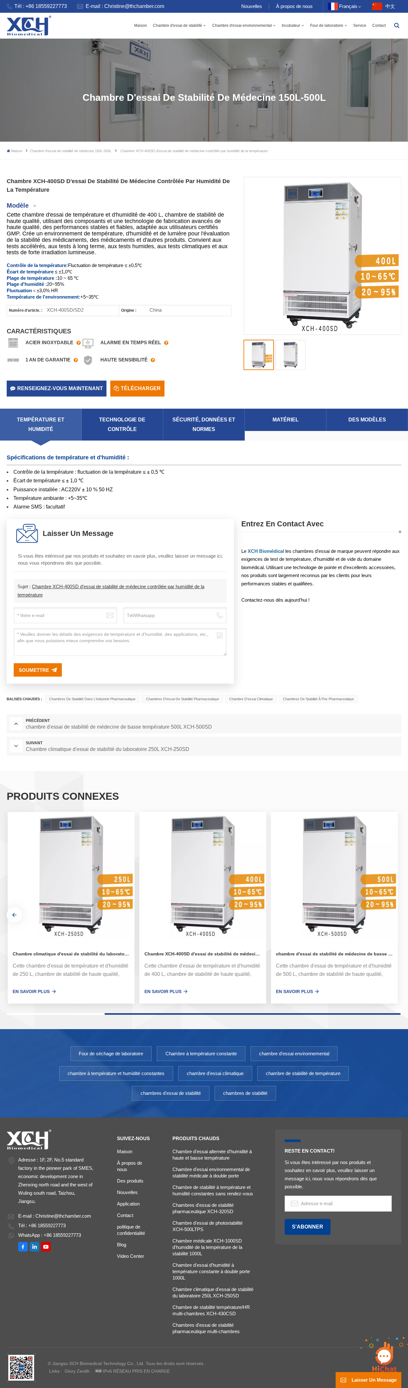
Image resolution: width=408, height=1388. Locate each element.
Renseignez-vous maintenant (60, 388)
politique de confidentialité (131, 1230)
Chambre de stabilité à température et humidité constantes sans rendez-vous (212, 1190)
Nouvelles (251, 6)
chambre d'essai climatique (251, 699)
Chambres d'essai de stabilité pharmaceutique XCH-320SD (203, 1208)
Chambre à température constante (201, 1053)
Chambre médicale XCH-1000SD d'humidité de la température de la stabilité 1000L (207, 1247)
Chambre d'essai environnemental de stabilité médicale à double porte (211, 1172)
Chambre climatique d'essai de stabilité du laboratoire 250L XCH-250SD (72, 954)
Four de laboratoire (326, 25)
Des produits (130, 1181)
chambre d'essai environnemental (294, 1053)
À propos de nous (294, 6)
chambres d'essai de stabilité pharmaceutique (182, 699)
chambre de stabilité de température (303, 1073)
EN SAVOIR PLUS (29, 991)
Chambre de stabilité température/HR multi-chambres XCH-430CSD (211, 1310)
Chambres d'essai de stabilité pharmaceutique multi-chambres (206, 1328)
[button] (14, 915)
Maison (140, 25)
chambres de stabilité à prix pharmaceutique (318, 699)
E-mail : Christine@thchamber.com (125, 6)
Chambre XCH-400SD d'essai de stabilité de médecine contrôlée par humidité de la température (204, 954)
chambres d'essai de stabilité (171, 1093)
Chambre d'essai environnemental (242, 25)
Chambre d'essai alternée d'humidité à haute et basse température (212, 1155)
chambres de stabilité (245, 1093)
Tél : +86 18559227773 (40, 6)
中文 (390, 6)
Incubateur (291, 25)
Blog (121, 1244)
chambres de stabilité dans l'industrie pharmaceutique (92, 699)
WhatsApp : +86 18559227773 (49, 1235)
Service (359, 25)
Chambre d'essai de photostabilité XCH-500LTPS (207, 1226)
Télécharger (141, 388)
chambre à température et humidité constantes (116, 1073)
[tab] (41, 425)
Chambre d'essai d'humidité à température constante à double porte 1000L (211, 1271)
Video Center (130, 1256)
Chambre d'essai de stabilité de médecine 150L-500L (71, 151)
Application (128, 1203)
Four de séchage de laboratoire (111, 1053)
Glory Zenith (77, 1371)
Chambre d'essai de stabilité (177, 25)
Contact (379, 25)
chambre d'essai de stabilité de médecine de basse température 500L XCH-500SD (336, 954)
